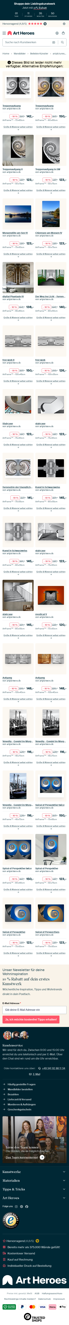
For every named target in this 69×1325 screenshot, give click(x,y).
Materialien (11, 1180)
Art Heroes (11, 1198)
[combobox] (26, 42)
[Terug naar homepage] (21, 33)
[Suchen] (62, 42)
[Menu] (4, 33)
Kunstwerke (12, 1172)
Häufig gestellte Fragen (22, 1084)
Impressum (59, 1299)
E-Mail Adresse (12, 1003)
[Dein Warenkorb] (63, 33)
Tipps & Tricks (14, 1189)
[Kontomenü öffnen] (57, 33)
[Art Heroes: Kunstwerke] (64, 1171)
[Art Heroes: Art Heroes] (64, 1198)
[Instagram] (16, 1207)
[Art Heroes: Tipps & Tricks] (64, 1189)
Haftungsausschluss (52, 1293)
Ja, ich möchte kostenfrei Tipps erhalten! (31, 1019)
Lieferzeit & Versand (19, 1099)
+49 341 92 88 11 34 (53, 1068)
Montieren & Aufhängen (22, 1104)
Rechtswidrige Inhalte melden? (20, 1299)
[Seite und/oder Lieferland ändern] (64, 24)
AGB (37, 1293)
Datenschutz (44, 1299)
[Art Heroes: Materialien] (64, 1180)
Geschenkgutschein (19, 1109)
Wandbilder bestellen (20, 1089)
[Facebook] (27, 1207)
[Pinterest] (21, 1207)
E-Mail (36, 1074)
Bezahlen (13, 1094)
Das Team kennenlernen (22, 1157)
